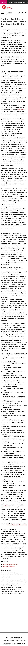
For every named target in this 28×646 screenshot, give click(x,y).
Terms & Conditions (20, 640)
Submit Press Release (8, 640)
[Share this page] (26, 12)
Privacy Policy (21, 643)
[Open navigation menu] (2, 12)
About (7, 637)
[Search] (19, 12)
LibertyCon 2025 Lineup (8, 566)
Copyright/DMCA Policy (9, 643)
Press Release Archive (16, 637)
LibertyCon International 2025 (10, 564)
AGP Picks (3, 2)
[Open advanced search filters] (22, 12)
